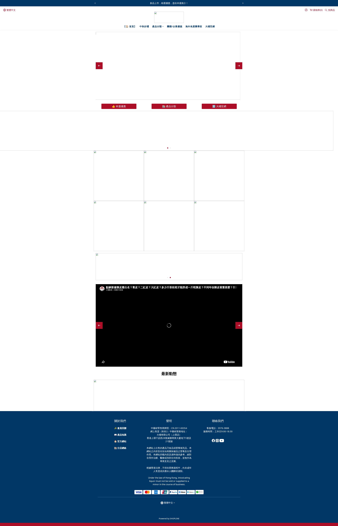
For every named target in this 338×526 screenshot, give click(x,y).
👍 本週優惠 (119, 106)
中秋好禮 (144, 26)
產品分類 (157, 26)
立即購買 (210, 86)
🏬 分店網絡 (120, 447)
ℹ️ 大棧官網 (219, 106)
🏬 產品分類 (169, 106)
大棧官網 (210, 26)
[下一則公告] (243, 3)
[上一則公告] (95, 3)
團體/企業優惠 (174, 26)
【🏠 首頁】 (129, 26)
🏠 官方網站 (120, 441)
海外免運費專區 (194, 26)
